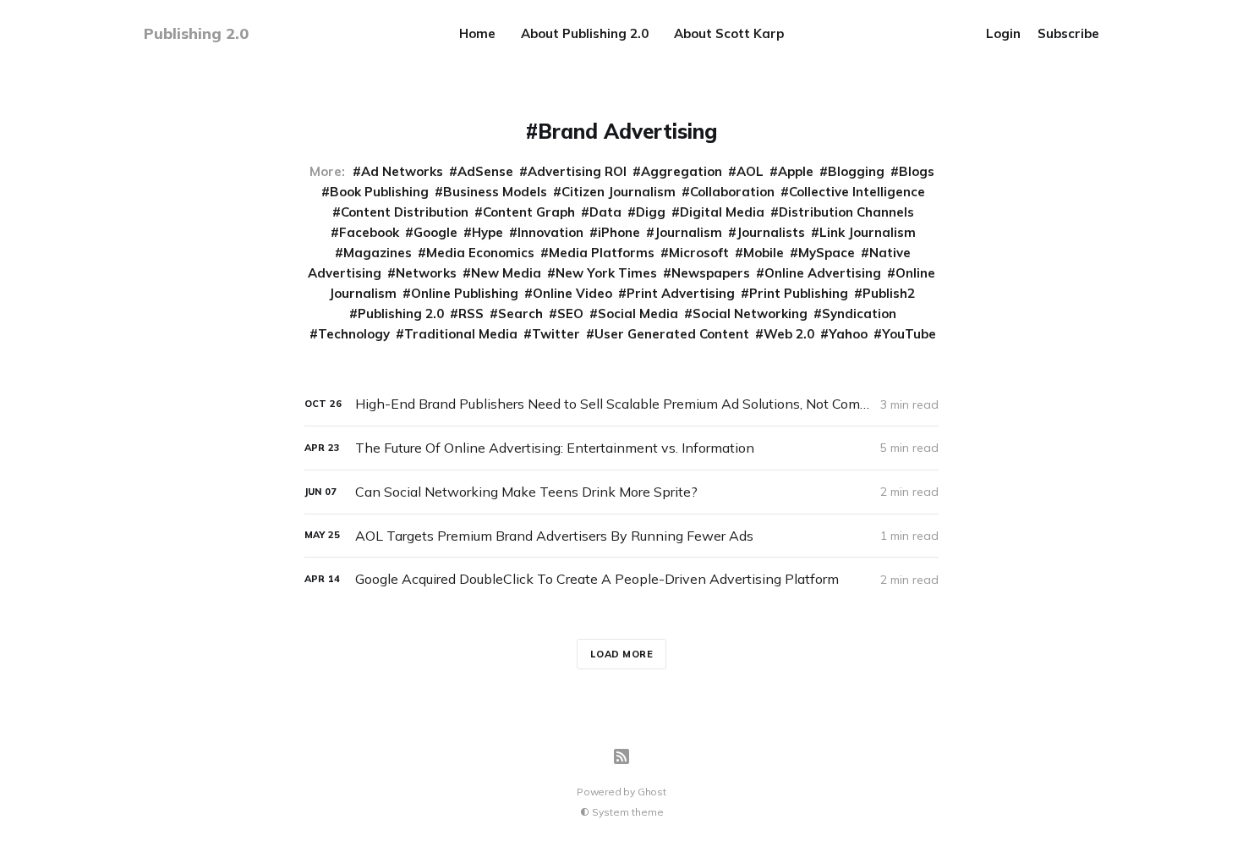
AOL (750, 171)
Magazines (377, 253)
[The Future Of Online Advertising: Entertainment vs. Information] (621, 448)
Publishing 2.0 (401, 313)
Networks (426, 273)
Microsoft (699, 253)
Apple (795, 171)
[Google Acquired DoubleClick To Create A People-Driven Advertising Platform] (621, 579)
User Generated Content (671, 334)
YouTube (909, 334)
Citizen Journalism (618, 192)
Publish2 (888, 293)
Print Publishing (798, 293)
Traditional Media (460, 334)
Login (1003, 33)
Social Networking (750, 313)
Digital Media (722, 212)
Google (435, 232)
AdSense (485, 171)
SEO (570, 313)
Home (477, 33)
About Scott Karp (729, 33)
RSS (471, 313)
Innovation (550, 232)
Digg (650, 212)
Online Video (572, 293)
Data (605, 212)
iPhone (619, 232)
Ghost (652, 791)
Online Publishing (464, 293)
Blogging (856, 171)
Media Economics (480, 253)
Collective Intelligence (857, 192)
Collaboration (732, 192)
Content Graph (529, 212)
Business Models (495, 192)
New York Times (606, 273)
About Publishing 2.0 (585, 33)
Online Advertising (822, 273)
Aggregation (681, 171)
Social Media (638, 313)
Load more (622, 654)
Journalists (770, 232)
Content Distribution (404, 212)
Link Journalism (867, 232)
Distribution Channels (846, 212)
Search (520, 313)
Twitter (556, 334)
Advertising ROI (577, 171)
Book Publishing (379, 192)
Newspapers (710, 273)
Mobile (763, 253)
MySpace (826, 253)
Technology (354, 334)
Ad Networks (402, 171)
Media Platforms (601, 253)
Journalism (688, 232)
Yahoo (848, 334)
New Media (506, 273)
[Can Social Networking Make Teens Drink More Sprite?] (621, 492)
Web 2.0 (789, 334)
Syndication (859, 313)
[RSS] (621, 756)
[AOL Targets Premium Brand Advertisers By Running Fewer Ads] (621, 536)
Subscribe (1068, 33)
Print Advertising (681, 293)
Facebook (369, 232)
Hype (487, 232)
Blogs (916, 171)
